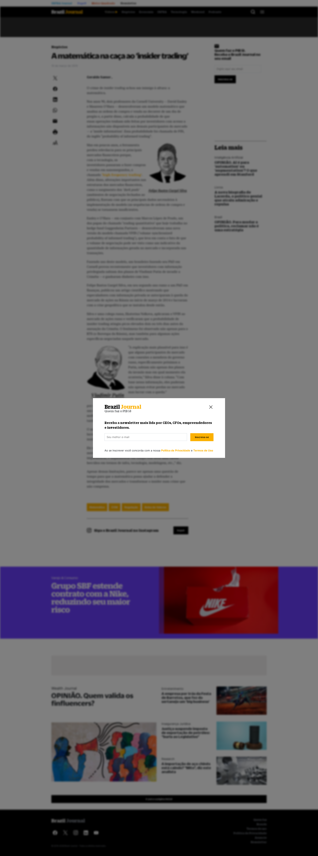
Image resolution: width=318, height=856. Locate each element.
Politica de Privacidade (175, 450)
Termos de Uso (203, 450)
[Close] (210, 407)
